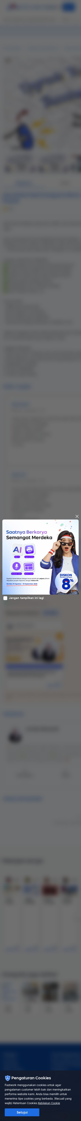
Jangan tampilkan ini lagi (26, 598)
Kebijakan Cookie (49, 1103)
